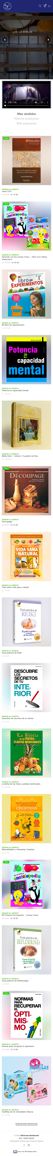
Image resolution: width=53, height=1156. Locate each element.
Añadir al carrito (10, 189)
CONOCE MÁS (26, 61)
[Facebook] (24, 1145)
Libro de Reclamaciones (26, 1151)
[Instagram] (29, 1145)
